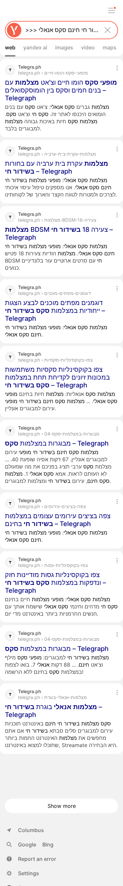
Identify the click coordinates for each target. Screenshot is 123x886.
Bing (47, 844)
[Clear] (107, 30)
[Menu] (111, 10)
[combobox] (60, 30)
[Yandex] (14, 30)
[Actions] (117, 68)
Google (27, 844)
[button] (31, 859)
